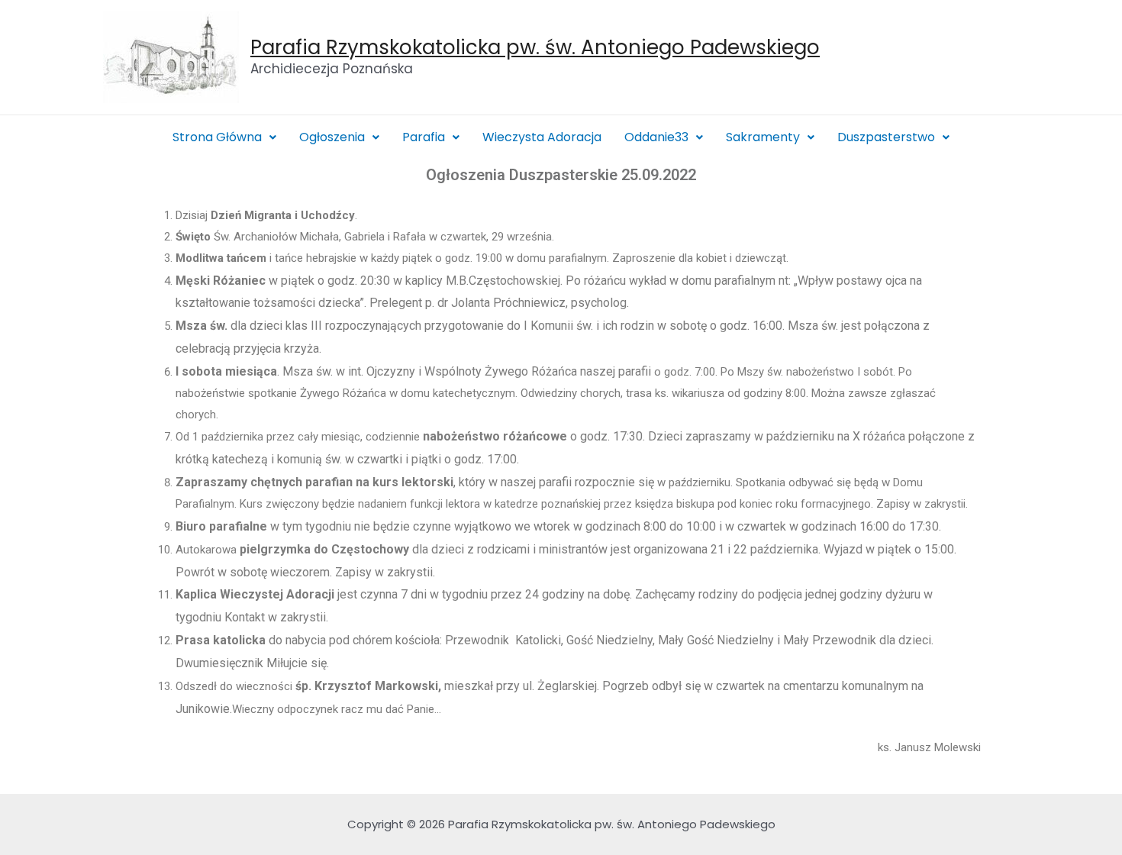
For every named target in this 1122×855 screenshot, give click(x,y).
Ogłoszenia (332, 137)
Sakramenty (763, 137)
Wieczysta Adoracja (541, 137)
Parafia (423, 137)
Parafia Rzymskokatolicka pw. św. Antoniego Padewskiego (535, 47)
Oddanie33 (656, 137)
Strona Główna (217, 137)
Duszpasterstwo (886, 137)
